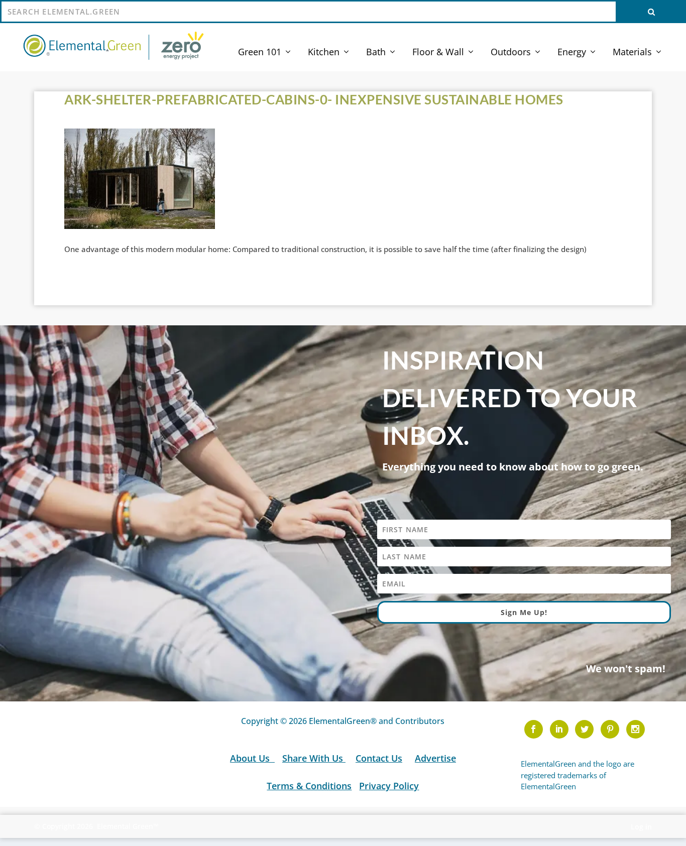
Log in (641, 826)
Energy (571, 53)
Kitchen (323, 53)
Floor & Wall (438, 53)
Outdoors (511, 53)
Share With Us (314, 758)
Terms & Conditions (309, 786)
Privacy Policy (389, 786)
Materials (632, 53)
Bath (376, 53)
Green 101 (259, 53)
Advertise (435, 758)
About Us (251, 758)
